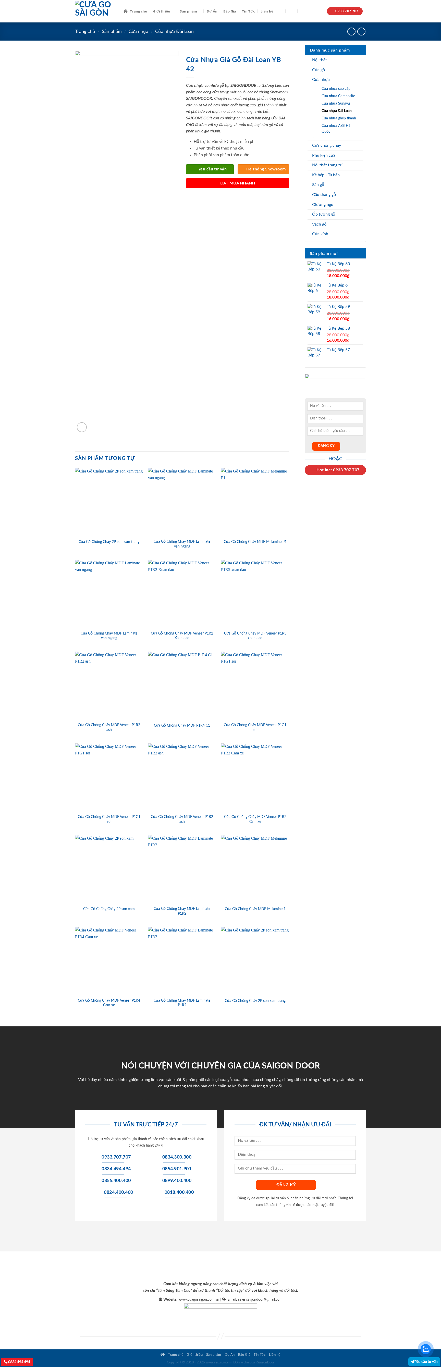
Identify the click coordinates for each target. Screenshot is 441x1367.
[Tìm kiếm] (281, 11)
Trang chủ (138, 11)
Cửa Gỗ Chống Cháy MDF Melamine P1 (255, 542)
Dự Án (212, 11)
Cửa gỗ (318, 70)
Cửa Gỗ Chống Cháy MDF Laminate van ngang (182, 544)
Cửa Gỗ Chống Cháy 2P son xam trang (109, 542)
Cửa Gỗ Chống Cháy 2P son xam (109, 909)
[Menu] (292, 11)
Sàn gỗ (318, 185)
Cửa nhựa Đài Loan (174, 31)
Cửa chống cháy (326, 145)
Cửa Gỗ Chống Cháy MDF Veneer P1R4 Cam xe (109, 1003)
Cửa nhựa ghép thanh (339, 118)
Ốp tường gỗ (323, 214)
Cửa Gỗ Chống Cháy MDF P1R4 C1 (182, 725)
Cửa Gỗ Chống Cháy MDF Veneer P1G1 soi (255, 727)
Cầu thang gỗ (324, 195)
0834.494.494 (18, 1362)
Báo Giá (229, 11)
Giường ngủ (322, 205)
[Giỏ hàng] (303, 11)
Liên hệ (267, 11)
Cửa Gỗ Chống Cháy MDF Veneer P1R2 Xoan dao (182, 635)
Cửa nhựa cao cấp (336, 89)
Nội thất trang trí (327, 165)
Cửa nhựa (138, 31)
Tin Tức (248, 11)
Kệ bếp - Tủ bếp (326, 175)
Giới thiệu (161, 11)
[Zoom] (82, 427)
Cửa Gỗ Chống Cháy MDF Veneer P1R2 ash (109, 727)
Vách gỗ (319, 224)
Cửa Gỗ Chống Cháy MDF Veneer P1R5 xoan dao (255, 635)
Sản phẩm (188, 11)
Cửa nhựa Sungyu (336, 103)
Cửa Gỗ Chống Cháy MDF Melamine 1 (255, 909)
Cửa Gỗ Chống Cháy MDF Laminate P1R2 (182, 911)
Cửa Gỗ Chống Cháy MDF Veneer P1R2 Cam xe (255, 819)
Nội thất (319, 60)
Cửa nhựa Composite (338, 96)
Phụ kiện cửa (323, 155)
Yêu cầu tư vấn (426, 1362)
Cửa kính (320, 234)
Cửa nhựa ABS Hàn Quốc (337, 128)
